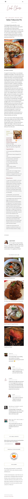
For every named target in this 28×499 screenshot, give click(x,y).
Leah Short (12, 241)
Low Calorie (11, 17)
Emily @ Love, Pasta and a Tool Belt (16, 420)
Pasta (21, 17)
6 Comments (6, 235)
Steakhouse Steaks (8, 347)
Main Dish (17, 17)
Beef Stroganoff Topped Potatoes (11, 324)
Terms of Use (6, 496)
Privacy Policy (11, 496)
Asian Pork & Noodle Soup (9, 278)
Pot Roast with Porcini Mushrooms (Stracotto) (13, 301)
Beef (6, 17)
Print (18, 140)
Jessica (11, 353)
